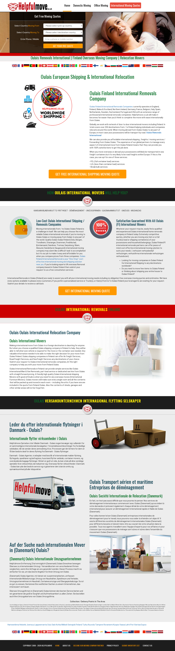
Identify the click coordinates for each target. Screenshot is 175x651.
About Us (66, 645)
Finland (79, 625)
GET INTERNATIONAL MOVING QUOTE (87, 290)
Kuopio (116, 625)
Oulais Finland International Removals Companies (111, 107)
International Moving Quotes (125, 5)
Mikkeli (64, 625)
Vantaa (137, 625)
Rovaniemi (108, 625)
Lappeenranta (41, 625)
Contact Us (147, 645)
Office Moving (101, 5)
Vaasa (122, 625)
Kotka (58, 625)
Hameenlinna (13, 625)
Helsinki (22, 625)
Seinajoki (71, 625)
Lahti (128, 625)
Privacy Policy (113, 645)
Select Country (26, 26)
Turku (85, 625)
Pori (132, 625)
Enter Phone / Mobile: (30, 39)
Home (67, 5)
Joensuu (30, 625)
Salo (54, 625)
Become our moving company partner (88, 645)
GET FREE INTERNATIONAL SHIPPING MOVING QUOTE (87, 174)
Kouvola (91, 625)
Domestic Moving (82, 5)
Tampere (99, 625)
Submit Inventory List (131, 645)
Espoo (143, 625)
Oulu (49, 625)
